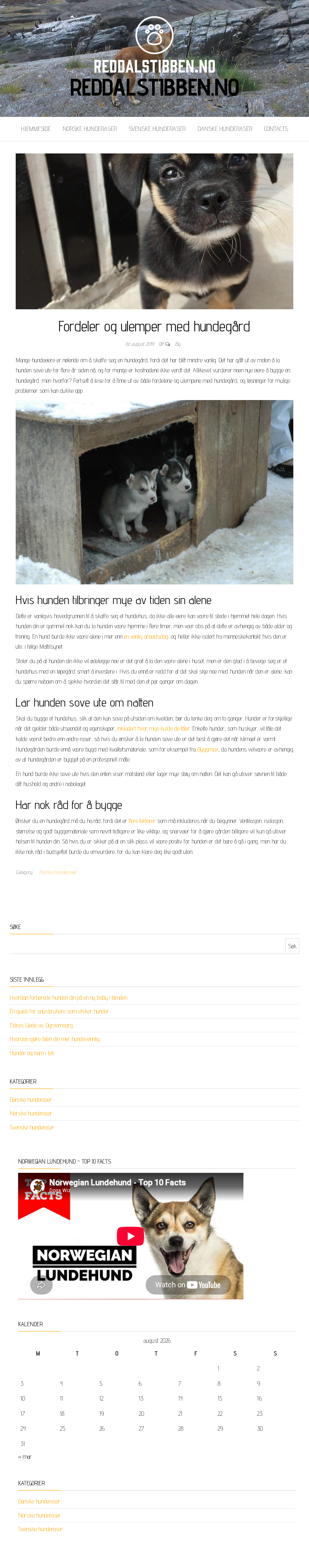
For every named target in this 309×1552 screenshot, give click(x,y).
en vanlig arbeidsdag (146, 636)
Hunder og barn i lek (32, 1053)
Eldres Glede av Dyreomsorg (41, 1025)
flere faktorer (142, 821)
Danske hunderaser (225, 129)
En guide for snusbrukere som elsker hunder (59, 1011)
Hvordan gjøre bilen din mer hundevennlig (55, 1039)
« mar (25, 1456)
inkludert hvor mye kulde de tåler (153, 728)
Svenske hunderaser (157, 129)
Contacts (276, 129)
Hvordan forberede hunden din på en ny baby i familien (68, 997)
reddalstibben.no (154, 86)
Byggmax (207, 749)
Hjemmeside (36, 129)
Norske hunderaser (90, 129)
